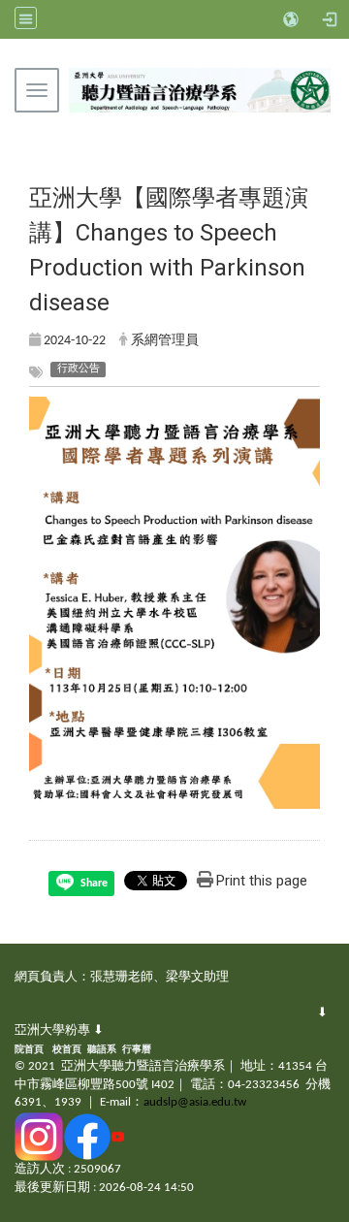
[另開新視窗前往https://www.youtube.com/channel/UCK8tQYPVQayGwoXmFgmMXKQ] (117, 1136)
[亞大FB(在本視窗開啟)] (87, 1136)
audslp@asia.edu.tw (194, 1102)
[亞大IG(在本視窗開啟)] (39, 1136)
